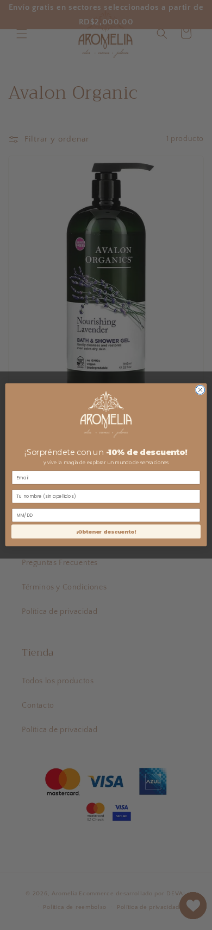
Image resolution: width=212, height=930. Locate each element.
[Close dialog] (200, 390)
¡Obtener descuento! (106, 532)
